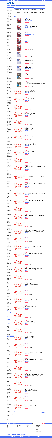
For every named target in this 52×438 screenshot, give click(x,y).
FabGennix (8, 362)
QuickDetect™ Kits (8, 291)
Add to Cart (27, 42)
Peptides (8, 285)
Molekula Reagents (8, 84)
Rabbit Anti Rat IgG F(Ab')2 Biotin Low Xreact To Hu (31, 291)
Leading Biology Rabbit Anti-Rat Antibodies (9, 66)
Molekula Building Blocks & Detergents (9, 80)
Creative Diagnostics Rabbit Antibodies (9, 191)
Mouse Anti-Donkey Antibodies (9, 270)
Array (7, 170)
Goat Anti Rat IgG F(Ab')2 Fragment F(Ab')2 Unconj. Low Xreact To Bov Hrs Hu (34, 230)
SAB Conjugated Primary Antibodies (9, 306)
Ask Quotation (9, 5)
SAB (7, 338)
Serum (7, 310)
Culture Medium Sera (9, 193)
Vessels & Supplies (8, 331)
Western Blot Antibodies (9, 333)
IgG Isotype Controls (9, 249)
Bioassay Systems (8, 385)
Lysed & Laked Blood (9, 320)
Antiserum (8, 169)
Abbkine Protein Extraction (9, 118)
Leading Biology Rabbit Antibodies (9, 68)
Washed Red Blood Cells (9, 322)
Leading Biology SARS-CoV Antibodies (9, 71)
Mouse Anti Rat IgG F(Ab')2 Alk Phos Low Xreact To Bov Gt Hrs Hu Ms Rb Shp (34, 374)
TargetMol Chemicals (9, 404)
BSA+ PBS (26, 74)
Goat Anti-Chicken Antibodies (8, 238)
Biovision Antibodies (9, 174)
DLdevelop (8, 349)
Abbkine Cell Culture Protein (9, 8)
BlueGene (8, 359)
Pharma (7, 286)
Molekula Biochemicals (9, 78)
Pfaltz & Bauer (8, 354)
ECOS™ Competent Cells (9, 207)
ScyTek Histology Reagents (9, 134)
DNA (7, 197)
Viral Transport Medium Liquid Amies (29, 53)
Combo (7, 189)
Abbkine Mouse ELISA (9, 115)
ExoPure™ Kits (8, 217)
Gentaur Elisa (8, 236)
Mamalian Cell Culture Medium (9, 266)
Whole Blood (8, 323)
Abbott (7, 397)
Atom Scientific (8, 388)
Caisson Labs (8, 381)
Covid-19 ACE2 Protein (28, 19)
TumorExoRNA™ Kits (9, 329)
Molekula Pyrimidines (9, 83)
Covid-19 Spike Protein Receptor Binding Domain (31, 26)
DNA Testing (8, 198)
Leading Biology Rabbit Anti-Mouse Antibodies (9, 65)
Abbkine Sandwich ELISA (9, 125)
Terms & (13, 436)
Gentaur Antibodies (8, 128)
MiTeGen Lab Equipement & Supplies (9, 131)
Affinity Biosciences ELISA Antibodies (9, 12)
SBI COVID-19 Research (9, 309)
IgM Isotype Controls (9, 250)
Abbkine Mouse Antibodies (9, 114)
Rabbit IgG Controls (9, 298)
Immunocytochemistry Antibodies (9, 252)
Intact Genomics (8, 396)
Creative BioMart (8, 369)
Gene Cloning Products (9, 235)
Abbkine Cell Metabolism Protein (9, 106)
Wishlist (17, 426)
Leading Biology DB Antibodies (8, 49)
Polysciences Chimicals (9, 132)
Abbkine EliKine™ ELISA (9, 111)
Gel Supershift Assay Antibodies (9, 232)
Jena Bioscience (8, 365)
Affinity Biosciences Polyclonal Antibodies (9, 16)
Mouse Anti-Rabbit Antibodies (8, 274)
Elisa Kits (8, 209)
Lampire (7, 374)
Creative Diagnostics (9, 357)
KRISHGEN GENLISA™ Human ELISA (9, 263)
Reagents (8, 302)
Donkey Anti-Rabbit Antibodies (8, 204)
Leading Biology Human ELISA (9, 56)
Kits (7, 262)
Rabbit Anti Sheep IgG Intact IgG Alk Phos (30, 151)
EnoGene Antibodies (9, 210)
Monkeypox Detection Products (9, 153)
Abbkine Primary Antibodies (9, 117)
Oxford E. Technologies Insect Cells (9, 90)
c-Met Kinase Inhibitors (9, 176)
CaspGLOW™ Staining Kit (9, 177)
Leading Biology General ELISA (9, 55)
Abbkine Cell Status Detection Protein (9, 110)
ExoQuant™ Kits (8, 218)
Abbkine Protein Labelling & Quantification (9, 119)
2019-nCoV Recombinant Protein (9, 159)
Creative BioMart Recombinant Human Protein (9, 144)
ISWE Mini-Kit (8, 260)
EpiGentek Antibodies (9, 214)
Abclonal (8, 353)
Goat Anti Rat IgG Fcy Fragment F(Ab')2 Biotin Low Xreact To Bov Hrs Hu (34, 253)
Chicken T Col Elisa (8, 187)
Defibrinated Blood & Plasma (9, 316)
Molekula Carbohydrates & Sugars (9, 81)
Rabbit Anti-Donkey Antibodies (8, 294)
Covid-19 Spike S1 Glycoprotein (29, 33)
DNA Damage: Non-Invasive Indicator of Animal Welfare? (40, 429)
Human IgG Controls (9, 247)
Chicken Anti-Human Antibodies (9, 183)
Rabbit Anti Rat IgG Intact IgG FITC (29, 321)
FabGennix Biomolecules (9, 225)
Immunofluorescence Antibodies (9, 253)
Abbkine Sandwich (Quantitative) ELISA (9, 124)
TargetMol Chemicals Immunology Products (9, 100)
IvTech (7, 393)
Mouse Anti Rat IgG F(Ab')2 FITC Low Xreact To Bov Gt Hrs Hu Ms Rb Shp (34, 359)
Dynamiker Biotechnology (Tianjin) (10, 414)
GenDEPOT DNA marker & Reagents (9, 42)
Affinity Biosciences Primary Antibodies (9, 18)
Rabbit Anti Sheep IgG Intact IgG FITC (29, 136)
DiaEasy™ (8, 196)
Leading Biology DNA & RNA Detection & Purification (9, 51)
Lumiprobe (8, 376)
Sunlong (8, 363)
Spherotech (8, 378)
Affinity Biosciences (9, 355)
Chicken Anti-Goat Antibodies (8, 181)
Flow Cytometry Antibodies (9, 229)
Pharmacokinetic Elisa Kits (9, 156)
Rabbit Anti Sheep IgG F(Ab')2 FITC (29, 98)
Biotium (7, 343)
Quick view (20, 22)
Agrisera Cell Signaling (9, 24)
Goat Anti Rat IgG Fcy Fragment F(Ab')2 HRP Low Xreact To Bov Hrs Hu (33, 238)
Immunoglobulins (8, 319)
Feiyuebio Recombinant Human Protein (9, 228)
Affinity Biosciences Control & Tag (9, 11)
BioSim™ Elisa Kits (8, 173)
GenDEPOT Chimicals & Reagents (9, 40)
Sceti (7, 366)
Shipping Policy (21, 436)
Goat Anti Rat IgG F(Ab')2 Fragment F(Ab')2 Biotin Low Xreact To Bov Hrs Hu (34, 215)
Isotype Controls (8, 258)
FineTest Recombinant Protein (9, 146)
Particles (8, 283)
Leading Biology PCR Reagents (9, 61)
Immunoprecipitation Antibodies (9, 256)
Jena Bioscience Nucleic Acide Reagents (9, 129)
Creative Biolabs (8, 339)
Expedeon (8, 386)
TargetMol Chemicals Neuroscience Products (9, 103)
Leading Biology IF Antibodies (9, 57)
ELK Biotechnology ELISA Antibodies (9, 150)
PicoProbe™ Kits (8, 287)
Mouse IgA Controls (9, 275)
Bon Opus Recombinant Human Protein (9, 141)
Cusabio (8, 340)
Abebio (7, 361)
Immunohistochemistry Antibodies (9, 255)
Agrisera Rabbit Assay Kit (9, 31)
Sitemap (12, 437)
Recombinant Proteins (9, 303)
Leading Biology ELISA (9, 52)
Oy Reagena (8, 395)
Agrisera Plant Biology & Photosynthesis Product (9, 28)
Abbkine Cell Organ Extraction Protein (8, 108)
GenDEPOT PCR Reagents (9, 43)
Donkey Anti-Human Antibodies (9, 201)
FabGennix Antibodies (9, 224)
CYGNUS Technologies (9, 194)
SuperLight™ (8, 326)
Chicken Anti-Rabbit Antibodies (9, 186)
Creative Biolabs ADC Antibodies (9, 149)
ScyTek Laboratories (9, 377)
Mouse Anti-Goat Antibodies (9, 271)
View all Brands (8, 416)
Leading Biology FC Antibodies (8, 53)
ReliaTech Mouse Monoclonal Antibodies (9, 155)
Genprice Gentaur (8, 392)
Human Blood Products (9, 318)
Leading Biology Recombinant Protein (9, 69)
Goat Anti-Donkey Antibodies (9, 239)
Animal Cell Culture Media (9, 165)
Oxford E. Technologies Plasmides (9, 91)
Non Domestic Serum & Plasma (9, 321)
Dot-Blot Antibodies (9, 205)
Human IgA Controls (9, 246)
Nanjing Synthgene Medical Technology (9, 399)
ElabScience (8, 350)
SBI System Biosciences (9, 370)
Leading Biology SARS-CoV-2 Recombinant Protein (9, 72)
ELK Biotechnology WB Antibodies (9, 152)
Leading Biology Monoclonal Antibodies (9, 58)
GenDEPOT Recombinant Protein (9, 44)
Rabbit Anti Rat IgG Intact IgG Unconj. (29, 344)
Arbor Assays (8, 380)
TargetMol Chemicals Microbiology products (9, 102)
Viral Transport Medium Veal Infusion (29, 60)
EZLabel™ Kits (8, 222)
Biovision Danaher (37, 426)
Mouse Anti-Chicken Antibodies (9, 268)
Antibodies (8, 167)
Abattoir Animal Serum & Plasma (9, 311)
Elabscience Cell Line (9, 35)
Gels (7, 234)
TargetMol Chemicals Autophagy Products (9, 99)
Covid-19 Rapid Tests (9, 190)
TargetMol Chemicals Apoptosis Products (9, 97)
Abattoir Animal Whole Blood (9, 313)
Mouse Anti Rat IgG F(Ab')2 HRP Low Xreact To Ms (31, 389)
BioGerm (8, 412)
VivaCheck (8, 408)
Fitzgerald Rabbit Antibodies (9, 147)
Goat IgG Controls (8, 242)
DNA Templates (8, 334)
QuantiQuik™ (8, 290)
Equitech (8, 384)
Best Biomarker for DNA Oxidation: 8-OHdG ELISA (40, 428)
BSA (7, 315)
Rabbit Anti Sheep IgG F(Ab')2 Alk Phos (30, 113)
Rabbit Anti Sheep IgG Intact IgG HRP (29, 128)
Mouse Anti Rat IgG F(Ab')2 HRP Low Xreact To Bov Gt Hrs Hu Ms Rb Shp (34, 351)
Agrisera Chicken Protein (9, 25)
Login (40, 0)
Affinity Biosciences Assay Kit (9, 9)
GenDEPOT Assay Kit (9, 38)
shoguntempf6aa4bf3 (9, 96)
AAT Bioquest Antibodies (9, 138)
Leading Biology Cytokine (9, 48)
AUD (18, 0)
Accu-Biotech (8, 400)
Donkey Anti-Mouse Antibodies (9, 203)
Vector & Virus (8, 330)
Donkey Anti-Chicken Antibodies (9, 199)
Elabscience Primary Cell (9, 36)
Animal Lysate (8, 166)
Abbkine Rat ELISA (8, 122)
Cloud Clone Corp (8, 351)
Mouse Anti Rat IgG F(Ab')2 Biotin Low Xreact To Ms (31, 404)
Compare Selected (43, 412)
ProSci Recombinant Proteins (9, 92)
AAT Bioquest (8, 347)
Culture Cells (8, 192)
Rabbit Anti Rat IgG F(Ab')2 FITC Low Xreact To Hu (31, 283)
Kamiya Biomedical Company (9, 373)
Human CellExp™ (8, 245)
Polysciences (8, 415)
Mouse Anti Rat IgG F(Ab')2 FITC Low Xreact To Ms (31, 397)
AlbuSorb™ (8, 163)
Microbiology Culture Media (9, 269)
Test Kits (8, 327)
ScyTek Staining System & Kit (9, 137)
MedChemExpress (8, 358)
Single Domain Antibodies (9, 148)
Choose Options (27, 49)
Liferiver (7, 406)
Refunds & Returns (30, 436)
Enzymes (8, 213)
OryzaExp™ (8, 281)
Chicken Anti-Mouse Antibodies (9, 184)
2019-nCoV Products (9, 158)
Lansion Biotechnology (9, 403)
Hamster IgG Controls (9, 243)
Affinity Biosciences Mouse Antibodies (9, 15)
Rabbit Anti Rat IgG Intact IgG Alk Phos (29, 336)
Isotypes (8, 259)
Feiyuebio (8, 342)
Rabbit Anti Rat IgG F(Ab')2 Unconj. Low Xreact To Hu (31, 306)
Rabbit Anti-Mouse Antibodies (8, 297)
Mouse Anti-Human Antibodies (9, 272)
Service (7, 93)
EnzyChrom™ (8, 211)
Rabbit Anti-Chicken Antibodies (9, 292)
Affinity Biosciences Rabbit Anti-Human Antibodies (9, 19)
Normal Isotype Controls (9, 278)
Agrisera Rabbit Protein (9, 32)
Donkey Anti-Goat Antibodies (9, 200)
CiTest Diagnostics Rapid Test (9, 142)
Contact (16, 5)
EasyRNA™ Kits (8, 206)
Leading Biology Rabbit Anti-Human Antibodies (9, 64)
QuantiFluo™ (8, 289)
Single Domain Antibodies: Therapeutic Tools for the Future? (40, 427)
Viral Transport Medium (28, 67)
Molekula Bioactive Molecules (8, 77)
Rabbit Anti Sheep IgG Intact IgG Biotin (29, 143)
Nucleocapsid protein (9, 279)
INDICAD (8, 410)
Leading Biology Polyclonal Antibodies (9, 62)
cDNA (7, 178)
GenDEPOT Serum (8, 45)
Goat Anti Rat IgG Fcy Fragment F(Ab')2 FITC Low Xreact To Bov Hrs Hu (34, 245)
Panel (7, 282)
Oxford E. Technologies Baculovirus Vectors (9, 88)
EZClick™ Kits (8, 221)
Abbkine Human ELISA (9, 112)
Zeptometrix (8, 382)
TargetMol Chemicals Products (9, 105)
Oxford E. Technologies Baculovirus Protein (9, 87)
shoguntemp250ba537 (9, 94)
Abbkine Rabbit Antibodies (9, 121)
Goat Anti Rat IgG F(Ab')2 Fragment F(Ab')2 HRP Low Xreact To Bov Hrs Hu (34, 200)
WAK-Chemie (8, 407)
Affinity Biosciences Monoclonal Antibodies (9, 13)
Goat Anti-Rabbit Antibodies (9, 241)
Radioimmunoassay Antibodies (9, 299)
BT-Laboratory (8, 346)
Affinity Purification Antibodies (8, 162)
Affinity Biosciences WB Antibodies (9, 22)
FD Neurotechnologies (9, 389)
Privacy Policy (38, 436)
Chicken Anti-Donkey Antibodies (9, 180)
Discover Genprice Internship (38, 431)
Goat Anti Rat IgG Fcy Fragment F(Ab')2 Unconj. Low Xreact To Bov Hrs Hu (34, 268)
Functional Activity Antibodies (8, 231)
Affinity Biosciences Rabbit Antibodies (9, 21)
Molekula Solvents (8, 85)
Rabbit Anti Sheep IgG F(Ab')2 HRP (29, 90)
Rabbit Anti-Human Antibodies (8, 296)
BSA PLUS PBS (27, 82)
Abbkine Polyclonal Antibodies (8, 116)
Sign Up (43, 0)
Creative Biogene (8, 411)
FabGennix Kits (8, 226)
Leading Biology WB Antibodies (9, 75)
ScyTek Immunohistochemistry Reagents (9, 136)
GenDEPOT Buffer (8, 39)
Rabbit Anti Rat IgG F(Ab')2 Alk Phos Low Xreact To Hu (31, 298)
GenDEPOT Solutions (9, 46)
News (12, 5)
